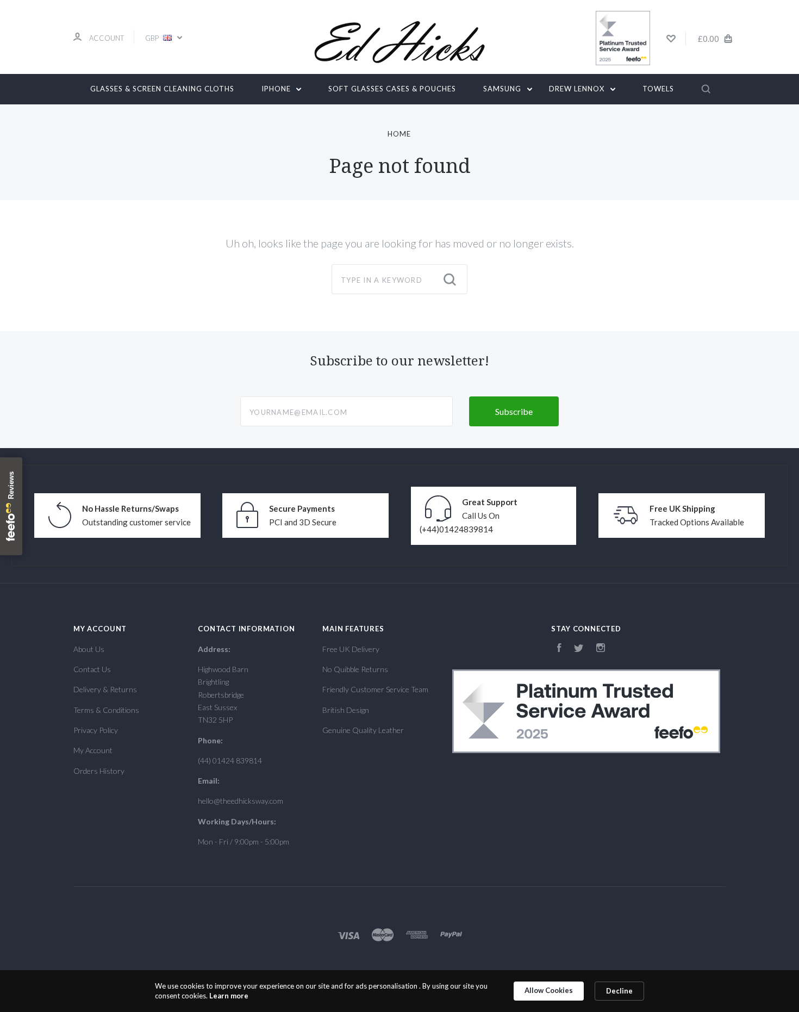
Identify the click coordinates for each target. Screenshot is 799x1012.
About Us (88, 649)
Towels (658, 88)
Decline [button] (619, 990)
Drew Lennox (578, 88)
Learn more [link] (228, 995)
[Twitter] (579, 649)
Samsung (503, 88)
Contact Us (92, 669)
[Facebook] (559, 649)
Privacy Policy (95, 730)
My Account (93, 750)
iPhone (277, 88)
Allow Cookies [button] (549, 990)
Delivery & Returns (105, 689)
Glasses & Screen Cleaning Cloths (162, 88)
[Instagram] (600, 649)
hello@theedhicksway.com (240, 800)
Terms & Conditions (106, 710)
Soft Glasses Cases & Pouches (392, 88)
